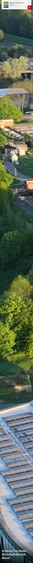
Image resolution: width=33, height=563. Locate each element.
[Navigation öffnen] (29, 7)
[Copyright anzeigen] (29, 561)
